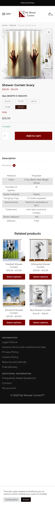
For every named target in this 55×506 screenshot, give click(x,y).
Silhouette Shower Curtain (40, 265)
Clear (4, 112)
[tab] (27, 158)
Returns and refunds (14, 362)
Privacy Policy (10, 352)
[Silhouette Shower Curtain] (40, 250)
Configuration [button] (11, 499)
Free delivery (9, 367)
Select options (14, 276)
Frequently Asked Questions (19, 378)
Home (4, 25)
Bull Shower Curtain (40, 310)
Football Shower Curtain (14, 265)
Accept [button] (26, 499)
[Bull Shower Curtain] (40, 296)
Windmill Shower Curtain (14, 311)
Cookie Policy (10, 357)
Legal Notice (9, 342)
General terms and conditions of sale (24, 347)
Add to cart (33, 135)
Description (9, 158)
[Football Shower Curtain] (14, 250)
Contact (7, 383)
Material (12, 25)
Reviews (8, 165)
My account (9, 388)
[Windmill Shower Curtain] (14, 296)
